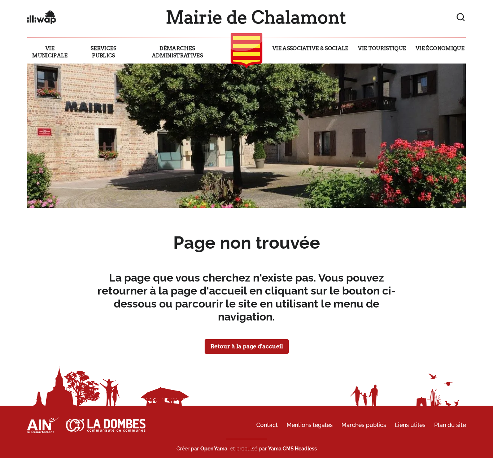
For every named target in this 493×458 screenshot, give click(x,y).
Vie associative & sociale (310, 48)
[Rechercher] (461, 17)
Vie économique (440, 48)
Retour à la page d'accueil (246, 346)
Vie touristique (382, 48)
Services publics (104, 51)
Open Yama (213, 449)
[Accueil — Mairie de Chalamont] (41, 17)
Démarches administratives (177, 51)
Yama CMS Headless (292, 449)
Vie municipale (50, 51)
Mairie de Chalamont (256, 17)
